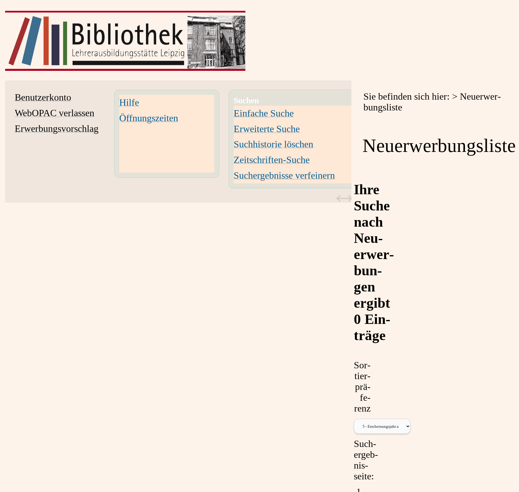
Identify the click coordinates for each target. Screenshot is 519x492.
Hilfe (129, 102)
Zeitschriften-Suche (272, 160)
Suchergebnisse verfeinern (284, 175)
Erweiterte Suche (267, 129)
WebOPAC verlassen (54, 113)
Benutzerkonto (43, 97)
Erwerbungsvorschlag (57, 128)
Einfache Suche (264, 113)
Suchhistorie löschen (273, 144)
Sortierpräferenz (362, 387)
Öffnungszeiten (148, 118)
